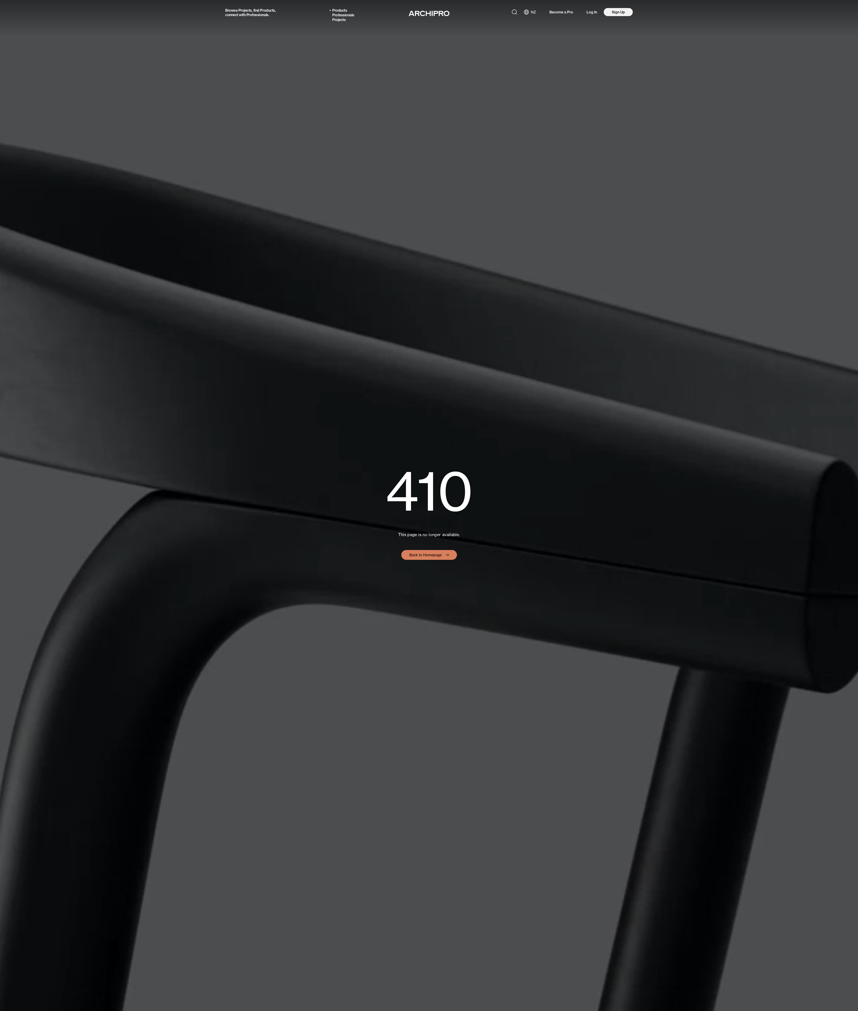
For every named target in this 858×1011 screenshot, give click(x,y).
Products (267, 10)
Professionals (257, 15)
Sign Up (618, 12)
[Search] (514, 12)
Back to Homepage (425, 555)
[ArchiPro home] (429, 13)
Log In (592, 12)
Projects (245, 10)
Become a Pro (561, 12)
